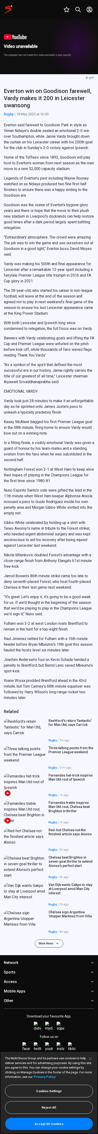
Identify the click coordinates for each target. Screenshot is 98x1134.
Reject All (49, 1107)
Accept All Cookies (48, 1124)
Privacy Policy (45, 1077)
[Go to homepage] (8, 9)
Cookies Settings (49, 1091)
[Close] (90, 1059)
